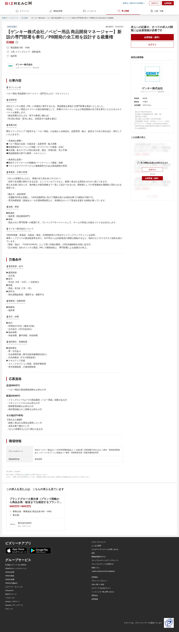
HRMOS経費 (9, 579)
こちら (26, 475)
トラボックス (10, 598)
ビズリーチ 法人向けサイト (101, 588)
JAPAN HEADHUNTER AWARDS (103, 571)
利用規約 (95, 577)
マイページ (24, 11)
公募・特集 (159, 11)
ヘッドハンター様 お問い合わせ (103, 592)
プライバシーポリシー (99, 581)
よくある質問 (96, 545)
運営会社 (95, 595)
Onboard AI (9, 590)
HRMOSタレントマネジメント (16, 568)
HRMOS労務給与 (11, 583)
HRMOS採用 (9, 572)
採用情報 (95, 599)
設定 (93, 553)
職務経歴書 (58, 11)
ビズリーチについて (99, 542)
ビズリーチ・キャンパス (14, 587)
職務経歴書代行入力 (99, 556)
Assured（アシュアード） (14, 605)
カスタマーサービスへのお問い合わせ (105, 549)
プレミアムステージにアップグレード (105, 560)
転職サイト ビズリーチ (10, 18)
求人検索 (125, 11)
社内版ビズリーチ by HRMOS (15, 565)
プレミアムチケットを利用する (103, 564)
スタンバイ (9, 609)
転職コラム (95, 567)
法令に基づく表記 (98, 584)
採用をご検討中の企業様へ (134, 3)
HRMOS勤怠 (9, 576)
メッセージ (91, 11)
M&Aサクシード (11, 594)
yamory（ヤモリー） (12, 601)
